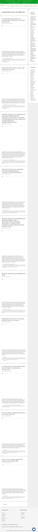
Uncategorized (12, 159)
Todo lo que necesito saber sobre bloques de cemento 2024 (12, 460)
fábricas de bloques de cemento (18, 161)
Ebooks (30, 6)
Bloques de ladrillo (32, 76)
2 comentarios (5, 360)
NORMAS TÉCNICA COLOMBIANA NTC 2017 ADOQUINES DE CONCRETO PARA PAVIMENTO (12, 171)
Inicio (8, 6)
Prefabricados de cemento (5, 107)
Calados (31, 77)
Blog (22, 6)
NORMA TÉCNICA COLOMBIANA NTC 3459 (14, 274)
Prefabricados (11, 58)
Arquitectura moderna (13, 59)
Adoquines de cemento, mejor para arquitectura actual (13, 68)
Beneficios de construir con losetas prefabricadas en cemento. (13, 319)
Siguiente (6, 504)
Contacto (35, 6)
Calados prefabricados (7, 60)
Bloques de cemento (6, 58)
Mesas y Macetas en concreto (32, 87)
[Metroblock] (2, 5)
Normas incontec (31, 92)
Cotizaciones (26, 6)
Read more (11, 56)
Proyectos (18, 6)
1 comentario (4, 108)
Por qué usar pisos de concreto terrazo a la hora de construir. (32, 32)
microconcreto (33, 89)
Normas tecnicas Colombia (6, 159)
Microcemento (22, 60)
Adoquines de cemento (6, 59)
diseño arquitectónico (17, 60)
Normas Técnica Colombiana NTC (14, 162)
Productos (12, 6)
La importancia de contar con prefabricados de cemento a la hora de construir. (13, 20)
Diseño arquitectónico (33, 81)
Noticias (31, 97)
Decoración (12, 60)
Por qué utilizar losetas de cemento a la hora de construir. (14, 413)
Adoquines (4, 356)
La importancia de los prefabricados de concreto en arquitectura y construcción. (13, 368)
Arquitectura (32, 71)
